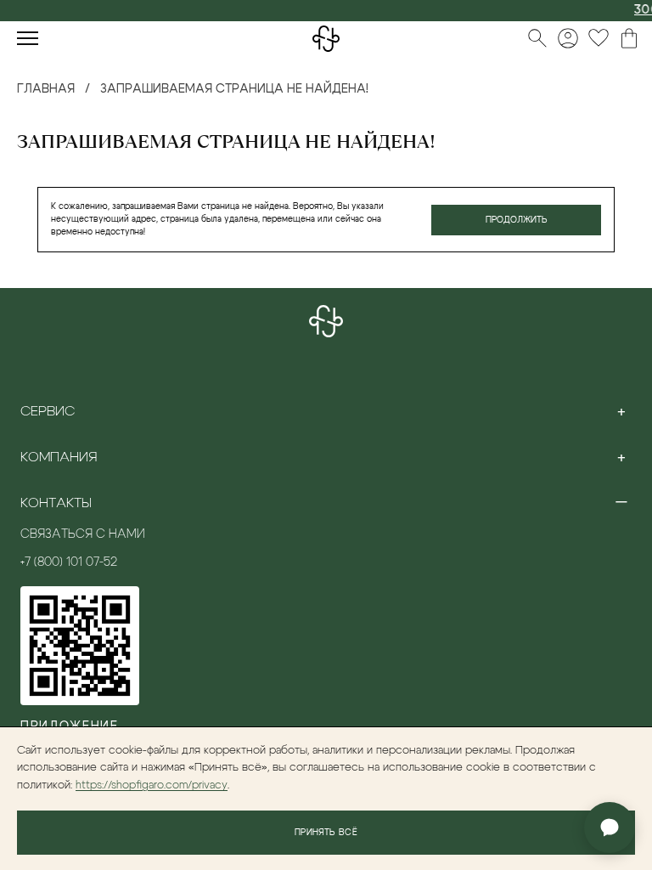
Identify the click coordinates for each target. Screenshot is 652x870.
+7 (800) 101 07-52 (68, 562)
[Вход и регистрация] (568, 38)
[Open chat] (609, 827)
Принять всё (326, 832)
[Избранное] (598, 38)
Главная (46, 89)
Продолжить (517, 220)
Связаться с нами (82, 534)
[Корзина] (629, 38)
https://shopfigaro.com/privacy (152, 785)
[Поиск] (537, 38)
